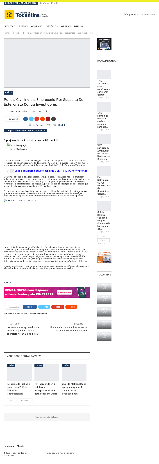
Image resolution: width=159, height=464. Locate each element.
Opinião (66, 26)
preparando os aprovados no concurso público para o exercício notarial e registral (23, 330)
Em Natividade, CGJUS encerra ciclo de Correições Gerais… (104, 185)
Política (10, 26)
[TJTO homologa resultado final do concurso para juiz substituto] (104, 107)
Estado (23, 26)
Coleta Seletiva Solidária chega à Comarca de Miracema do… (103, 220)
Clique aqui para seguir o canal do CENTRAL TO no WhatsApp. (51, 170)
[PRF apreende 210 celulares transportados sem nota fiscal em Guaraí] (46, 372)
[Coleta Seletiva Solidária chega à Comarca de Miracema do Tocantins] (104, 206)
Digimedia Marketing (65, 453)
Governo (36, 26)
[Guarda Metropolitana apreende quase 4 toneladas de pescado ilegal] (74, 372)
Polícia (8, 92)
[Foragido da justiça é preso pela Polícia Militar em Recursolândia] (19, 372)
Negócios (44, 3)
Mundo (54, 3)
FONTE (7, 282)
